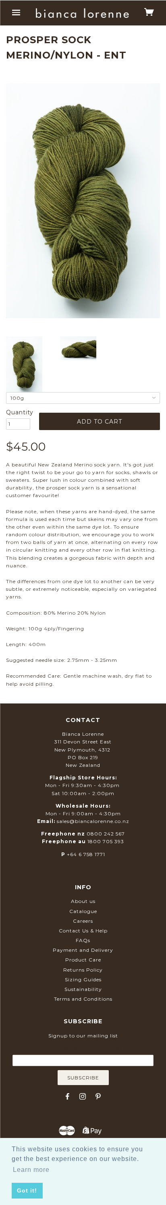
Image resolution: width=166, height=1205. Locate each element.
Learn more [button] (31, 1169)
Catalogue (83, 911)
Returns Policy (83, 970)
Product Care (83, 960)
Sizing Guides (83, 979)
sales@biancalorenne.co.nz (93, 821)
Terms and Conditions (83, 999)
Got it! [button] (27, 1190)
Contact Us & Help (83, 931)
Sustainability (83, 989)
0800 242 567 (106, 834)
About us (83, 901)
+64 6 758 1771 (86, 854)
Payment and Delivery (83, 950)
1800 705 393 (105, 841)
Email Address (83, 1048)
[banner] (82, 13)
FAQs (83, 940)
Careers (83, 921)
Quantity (18, 412)
